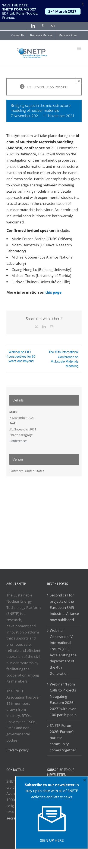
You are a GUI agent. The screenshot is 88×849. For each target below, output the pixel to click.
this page (53, 292)
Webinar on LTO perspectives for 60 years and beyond (22, 356)
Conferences (18, 441)
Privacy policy (17, 750)
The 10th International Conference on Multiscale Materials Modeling (63, 358)
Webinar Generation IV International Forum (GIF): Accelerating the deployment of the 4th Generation (63, 652)
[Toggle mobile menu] (79, 48)
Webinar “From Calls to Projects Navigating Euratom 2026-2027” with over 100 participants (63, 699)
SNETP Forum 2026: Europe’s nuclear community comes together (63, 737)
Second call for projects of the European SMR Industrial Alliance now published (64, 607)
